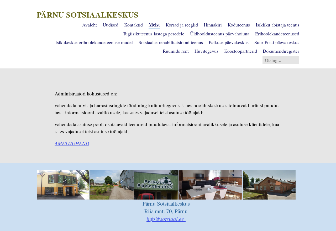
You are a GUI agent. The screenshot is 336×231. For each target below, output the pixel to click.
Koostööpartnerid (240, 51)
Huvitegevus (206, 51)
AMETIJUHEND (72, 143)
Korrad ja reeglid (182, 25)
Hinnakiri (213, 25)
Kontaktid (133, 25)
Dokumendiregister (281, 51)
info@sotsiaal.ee (166, 218)
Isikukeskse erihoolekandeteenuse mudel (94, 42)
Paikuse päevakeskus (229, 42)
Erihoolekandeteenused (277, 33)
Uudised (110, 25)
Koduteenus (239, 25)
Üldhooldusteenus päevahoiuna (219, 33)
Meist (154, 24)
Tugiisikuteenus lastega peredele (153, 33)
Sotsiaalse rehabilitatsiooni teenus (171, 42)
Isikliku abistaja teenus (277, 25)
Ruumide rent (176, 51)
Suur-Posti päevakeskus (276, 42)
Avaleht (89, 25)
